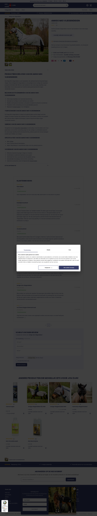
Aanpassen (47, 267)
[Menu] (7, 501)
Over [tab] (70, 249)
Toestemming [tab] (27, 250)
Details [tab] (48, 249)
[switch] (4, 510)
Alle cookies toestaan (69, 267)
